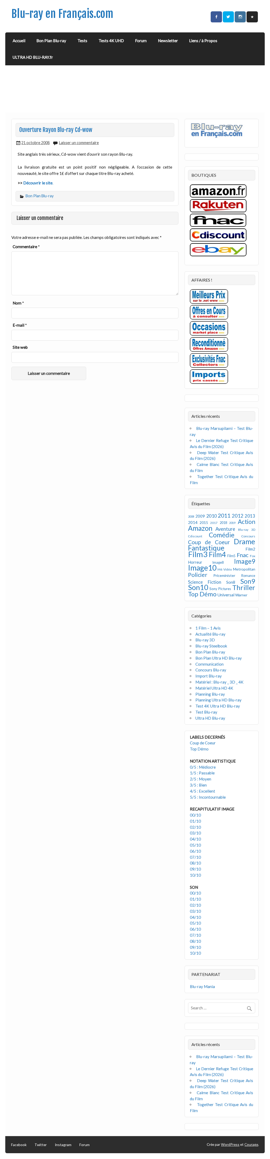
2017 (214, 522)
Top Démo (202, 594)
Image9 (244, 561)
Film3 (198, 554)
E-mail (20, 325)
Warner (241, 595)
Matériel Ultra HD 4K (214, 688)
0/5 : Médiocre (203, 767)
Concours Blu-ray (210, 669)
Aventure (225, 529)
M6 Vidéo (225, 569)
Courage (251, 1144)
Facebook (19, 1144)
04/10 (195, 839)
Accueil (19, 40)
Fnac (242, 554)
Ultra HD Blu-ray (210, 718)
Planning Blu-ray (210, 694)
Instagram (63, 1144)
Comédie (221, 535)
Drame (244, 541)
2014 (192, 522)
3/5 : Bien (198, 785)
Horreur (195, 562)
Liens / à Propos (203, 40)
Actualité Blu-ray (210, 634)
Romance (248, 576)
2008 (191, 516)
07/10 (195, 857)
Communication (209, 664)
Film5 (231, 556)
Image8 (218, 562)
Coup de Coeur (209, 542)
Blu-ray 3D (246, 530)
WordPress (230, 1144)
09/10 (195, 869)
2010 (211, 516)
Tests (82, 40)
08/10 (195, 863)
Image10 (202, 567)
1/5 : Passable (202, 772)
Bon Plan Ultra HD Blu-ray (218, 658)
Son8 (230, 582)
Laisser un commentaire (79, 142)
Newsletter (168, 40)
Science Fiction (204, 582)
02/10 (195, 827)
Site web (20, 347)
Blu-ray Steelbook (211, 646)
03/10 (195, 833)
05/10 (195, 845)
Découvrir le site (37, 182)
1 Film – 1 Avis (208, 628)
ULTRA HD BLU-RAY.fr (33, 57)
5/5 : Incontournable (208, 797)
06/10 (195, 851)
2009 (200, 516)
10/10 (195, 875)
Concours (248, 536)
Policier (197, 574)
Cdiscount (195, 536)
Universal (225, 594)
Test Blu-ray (206, 712)
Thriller (243, 587)
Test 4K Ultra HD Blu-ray (217, 706)
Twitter (41, 1144)
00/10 (195, 815)
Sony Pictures (220, 589)
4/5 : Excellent (202, 791)
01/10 (195, 821)
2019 (232, 522)
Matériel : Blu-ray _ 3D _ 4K (219, 682)
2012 (237, 516)
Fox (252, 556)
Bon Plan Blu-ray (51, 40)
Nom (18, 303)
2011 (224, 515)
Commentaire (26, 246)
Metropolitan (244, 569)
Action (246, 521)
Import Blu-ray (208, 676)
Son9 (247, 581)
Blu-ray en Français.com (62, 14)
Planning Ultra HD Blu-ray (218, 700)
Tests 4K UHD (111, 40)
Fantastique (206, 548)
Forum (141, 40)
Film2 (250, 549)
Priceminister (224, 575)
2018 (223, 523)
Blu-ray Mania (202, 986)
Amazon (200, 528)
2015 (204, 522)
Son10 (198, 587)
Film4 (217, 554)
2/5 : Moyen (200, 779)
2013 (250, 516)
